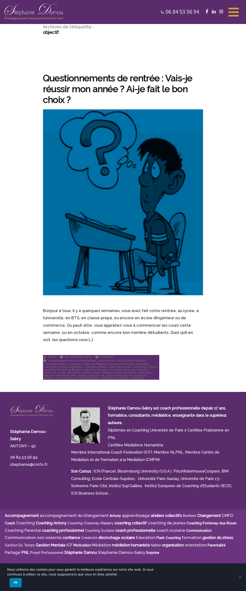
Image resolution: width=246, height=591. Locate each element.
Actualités (107, 356)
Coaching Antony (54, 364)
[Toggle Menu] (233, 11)
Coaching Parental (23, 530)
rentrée (48, 378)
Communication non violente (128, 369)
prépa (82, 375)
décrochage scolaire (116, 537)
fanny (52, 356)
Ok (16, 582)
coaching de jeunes (167, 522)
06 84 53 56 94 (182, 11)
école (62, 372)
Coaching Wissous (95, 369)
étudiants (73, 372)
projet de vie (96, 375)
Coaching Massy (95, 366)
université (137, 378)
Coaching (25, 522)
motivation (146, 372)
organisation (173, 545)
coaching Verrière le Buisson (62, 369)
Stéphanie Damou (80, 552)
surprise (152, 553)
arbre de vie (106, 360)
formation (192, 537)
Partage (12, 552)
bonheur (189, 516)
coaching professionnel (63, 530)
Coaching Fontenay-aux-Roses (128, 364)
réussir (59, 378)
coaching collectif (131, 523)
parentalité (217, 545)
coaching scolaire (145, 366)
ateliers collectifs (166, 515)
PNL (73, 375)
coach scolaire (170, 530)
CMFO (227, 515)
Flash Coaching (168, 538)
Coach (10, 523)
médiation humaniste (131, 545)
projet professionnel (119, 375)
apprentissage (136, 515)
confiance (49, 372)
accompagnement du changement (72, 360)
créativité (89, 538)
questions (140, 375)
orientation (62, 375)
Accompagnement (22, 515)
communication (199, 530)
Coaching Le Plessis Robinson (63, 366)
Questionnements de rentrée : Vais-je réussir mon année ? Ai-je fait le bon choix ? (117, 89)
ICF (70, 545)
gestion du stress (218, 537)
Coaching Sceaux (119, 366)
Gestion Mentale (51, 545)
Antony (115, 516)
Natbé (156, 545)
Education (145, 537)
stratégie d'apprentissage (82, 378)
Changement (209, 515)
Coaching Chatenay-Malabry (87, 364)
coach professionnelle (131, 360)
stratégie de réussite (115, 378)
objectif (48, 375)
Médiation (130, 372)
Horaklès (107, 372)
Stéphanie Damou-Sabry (121, 552)
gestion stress (90, 372)
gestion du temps (20, 545)
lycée (118, 372)
